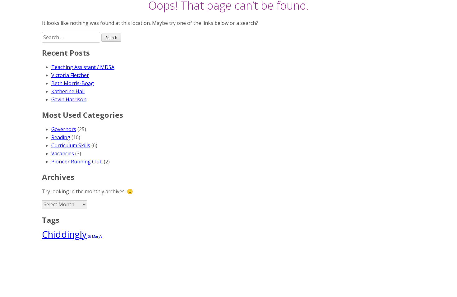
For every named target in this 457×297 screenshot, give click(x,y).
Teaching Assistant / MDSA (82, 67)
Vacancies (62, 153)
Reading (60, 137)
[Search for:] (71, 37)
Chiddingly (64, 234)
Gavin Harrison (68, 99)
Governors (63, 129)
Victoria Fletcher (70, 75)
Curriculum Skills (70, 145)
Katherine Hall (68, 91)
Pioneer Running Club (77, 161)
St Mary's (95, 236)
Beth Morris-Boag (72, 83)
